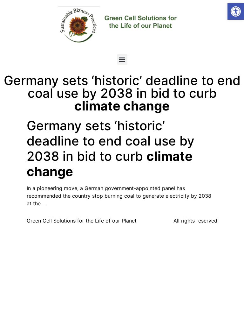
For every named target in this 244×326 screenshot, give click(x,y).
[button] (235, 11)
